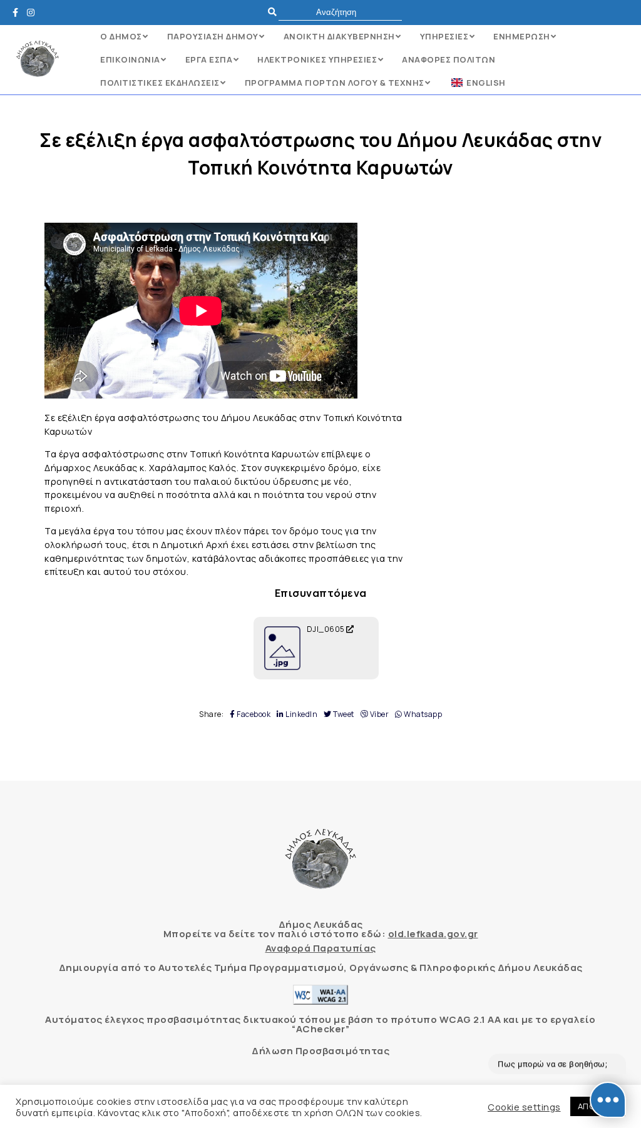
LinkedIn (300, 714)
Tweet (343, 714)
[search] (340, 12)
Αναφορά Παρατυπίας (320, 948)
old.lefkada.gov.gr (433, 933)
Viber (378, 714)
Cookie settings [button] (524, 1106)
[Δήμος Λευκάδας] (19, 12)
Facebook (252, 714)
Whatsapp (422, 714)
